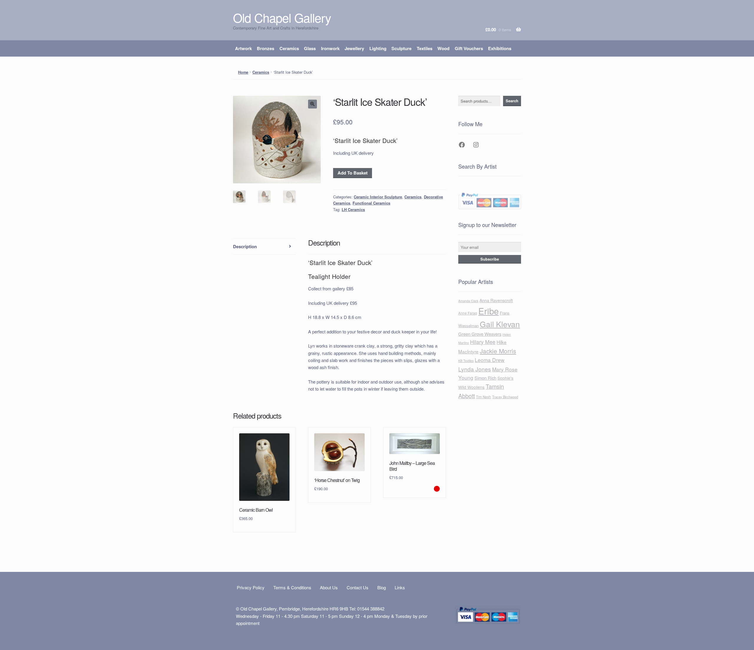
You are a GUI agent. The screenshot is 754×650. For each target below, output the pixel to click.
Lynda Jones (474, 369)
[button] (312, 104)
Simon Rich (485, 378)
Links (400, 587)
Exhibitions (499, 48)
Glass (310, 48)
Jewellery (354, 48)
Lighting (377, 48)
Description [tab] (245, 246)
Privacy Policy (250, 587)
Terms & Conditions (292, 587)
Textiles (424, 48)
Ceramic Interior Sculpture (378, 197)
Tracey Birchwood (505, 396)
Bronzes (265, 48)
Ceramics (289, 48)
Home (243, 72)
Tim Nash (483, 396)
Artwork (243, 48)
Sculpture (401, 48)
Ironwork (330, 48)
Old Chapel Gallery (282, 17)
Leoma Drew (490, 359)
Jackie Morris (498, 350)
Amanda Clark (468, 301)
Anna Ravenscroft (496, 300)
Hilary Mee (482, 341)
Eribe (488, 311)
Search (512, 100)
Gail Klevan (500, 323)
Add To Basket (353, 173)
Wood (443, 48)
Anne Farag (467, 313)
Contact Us (357, 587)
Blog (381, 587)
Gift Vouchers (469, 48)
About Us (329, 587)
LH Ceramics (353, 209)
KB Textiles (466, 360)
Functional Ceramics (371, 203)
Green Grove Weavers (479, 334)
